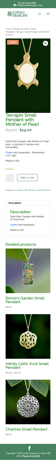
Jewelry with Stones (26, 190)
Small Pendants (43, 190)
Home (8, 29)
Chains (9, 152)
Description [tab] (15, 203)
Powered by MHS (31, 456)
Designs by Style (21, 29)
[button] (45, 43)
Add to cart (27, 177)
